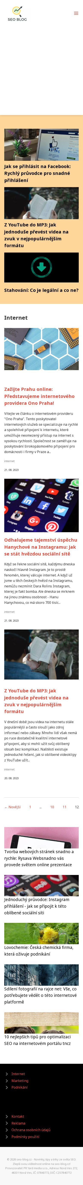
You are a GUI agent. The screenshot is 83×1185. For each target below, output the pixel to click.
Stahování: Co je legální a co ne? (41, 290)
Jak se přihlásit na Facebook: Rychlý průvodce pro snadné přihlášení (37, 173)
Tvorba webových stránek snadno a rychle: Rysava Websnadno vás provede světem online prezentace (39, 858)
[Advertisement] (41, 66)
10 (52, 807)
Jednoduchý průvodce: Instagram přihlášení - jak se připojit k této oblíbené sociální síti (36, 906)
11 (64, 807)
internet (9, 461)
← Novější (12, 807)
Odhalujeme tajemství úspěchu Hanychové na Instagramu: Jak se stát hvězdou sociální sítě (40, 547)
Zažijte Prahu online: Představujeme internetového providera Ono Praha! (39, 396)
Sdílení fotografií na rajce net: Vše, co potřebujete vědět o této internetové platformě (40, 995)
